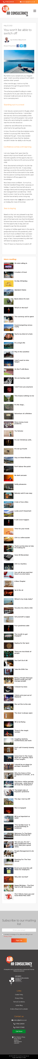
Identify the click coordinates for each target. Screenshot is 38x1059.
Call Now (19, 1031)
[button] (32, 10)
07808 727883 (19, 1027)
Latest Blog (19, 1005)
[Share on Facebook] (18, 46)
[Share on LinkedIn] (25, 46)
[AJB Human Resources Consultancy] (15, 11)
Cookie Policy (19, 994)
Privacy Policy (8, 936)
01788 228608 (9, 2)
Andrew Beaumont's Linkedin (19, 1009)
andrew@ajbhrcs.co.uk (28, 2)
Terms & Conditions (19, 1002)
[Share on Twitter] (21, 46)
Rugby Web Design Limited (19, 1057)
